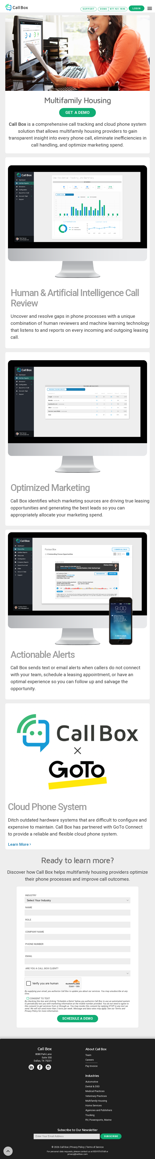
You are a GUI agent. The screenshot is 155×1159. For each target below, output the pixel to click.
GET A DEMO (77, 112)
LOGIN (137, 8)
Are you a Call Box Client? (41, 968)
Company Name (34, 931)
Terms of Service (95, 1147)
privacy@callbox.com (77, 1154)
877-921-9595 (117, 9)
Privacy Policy (77, 1147)
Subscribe (111, 1136)
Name (28, 907)
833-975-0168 (99, 1151)
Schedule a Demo (77, 1018)
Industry (30, 895)
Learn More (19, 844)
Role (28, 919)
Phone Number (34, 944)
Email (28, 956)
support (88, 9)
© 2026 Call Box (60, 1147)
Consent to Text (39, 998)
